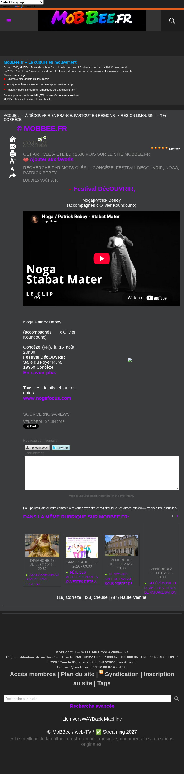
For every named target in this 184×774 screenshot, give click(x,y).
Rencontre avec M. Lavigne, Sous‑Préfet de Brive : (119, 578)
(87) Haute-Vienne (128, 597)
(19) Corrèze (69, 597)
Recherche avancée (92, 706)
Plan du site (77, 674)
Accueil (11, 115)
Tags (104, 683)
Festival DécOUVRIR (139, 167)
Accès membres (33, 674)
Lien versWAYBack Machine (92, 719)
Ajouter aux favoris (51, 159)
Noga (171, 167)
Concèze (103, 167)
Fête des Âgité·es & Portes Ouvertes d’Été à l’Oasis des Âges (82, 576)
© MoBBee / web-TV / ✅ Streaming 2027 (92, 732)
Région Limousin (137, 115)
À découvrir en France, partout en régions (70, 115)
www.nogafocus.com (47, 398)
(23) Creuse (96, 597)
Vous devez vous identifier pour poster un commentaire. (101, 495)
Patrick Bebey (40, 172)
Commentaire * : (34, 452)
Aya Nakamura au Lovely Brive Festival (42, 579)
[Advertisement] (92, 42)
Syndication (122, 674)
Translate (30, 6)
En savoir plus (39, 372)
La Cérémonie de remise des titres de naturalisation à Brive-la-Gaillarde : (160, 587)
